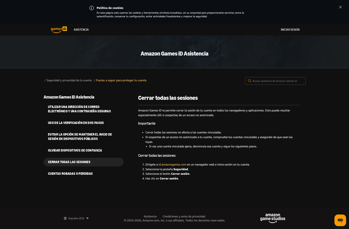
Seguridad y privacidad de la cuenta (69, 80)
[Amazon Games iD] (59, 29)
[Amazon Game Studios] (272, 218)
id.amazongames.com (172, 164)
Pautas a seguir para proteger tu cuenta (121, 80)
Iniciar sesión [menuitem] (290, 29)
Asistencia (81, 29)
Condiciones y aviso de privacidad (184, 216)
